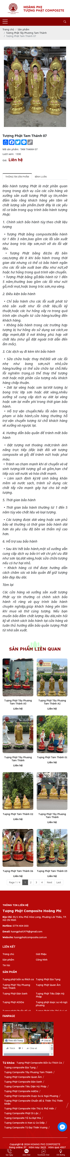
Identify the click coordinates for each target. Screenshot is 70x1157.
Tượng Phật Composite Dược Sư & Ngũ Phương (31, 1096)
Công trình (41, 959)
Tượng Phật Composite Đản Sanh (23, 1081)
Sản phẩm (8, 959)
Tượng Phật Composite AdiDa (21, 1091)
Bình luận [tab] (41, 176)
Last (58, 882)
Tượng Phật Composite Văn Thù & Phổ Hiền (29, 1108)
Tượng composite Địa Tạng (20, 1067)
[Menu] (5, 22)
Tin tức (6, 965)
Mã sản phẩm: (11, 149)
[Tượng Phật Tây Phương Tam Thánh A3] (18, 677)
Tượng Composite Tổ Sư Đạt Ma (22, 1118)
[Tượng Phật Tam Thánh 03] (52, 848)
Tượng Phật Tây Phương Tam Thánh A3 (18, 702)
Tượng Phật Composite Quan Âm (23, 1077)
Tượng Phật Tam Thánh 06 (18, 871)
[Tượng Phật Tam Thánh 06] (18, 848)
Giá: (5, 160)
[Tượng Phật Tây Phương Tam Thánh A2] (52, 677)
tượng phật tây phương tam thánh (18, 759)
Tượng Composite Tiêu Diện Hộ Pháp (25, 1086)
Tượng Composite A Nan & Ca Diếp (24, 1122)
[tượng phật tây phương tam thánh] (18, 734)
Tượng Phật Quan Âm (48, 984)
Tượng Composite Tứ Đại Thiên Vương (25, 1127)
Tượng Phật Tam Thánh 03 (52, 871)
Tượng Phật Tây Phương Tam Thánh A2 (52, 702)
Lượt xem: (8, 154)
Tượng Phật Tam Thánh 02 (18, 814)
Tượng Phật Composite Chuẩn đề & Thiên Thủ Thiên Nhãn (33, 1102)
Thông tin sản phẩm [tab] (17, 176)
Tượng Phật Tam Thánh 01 (52, 757)
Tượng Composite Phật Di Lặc (21, 1113)
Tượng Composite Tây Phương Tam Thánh (28, 1072)
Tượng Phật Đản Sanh (15, 993)
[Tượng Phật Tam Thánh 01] (52, 734)
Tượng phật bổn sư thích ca (18, 979)
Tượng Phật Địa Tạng (48, 979)
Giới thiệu (41, 954)
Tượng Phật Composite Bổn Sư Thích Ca (39, 1062)
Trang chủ (8, 954)
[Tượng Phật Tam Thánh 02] (18, 791)
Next (49, 882)
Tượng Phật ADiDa (13, 1002)
